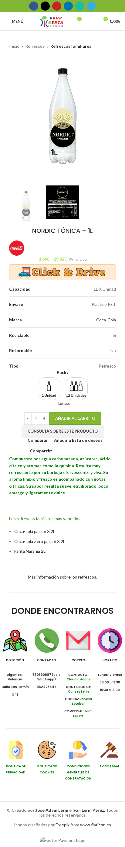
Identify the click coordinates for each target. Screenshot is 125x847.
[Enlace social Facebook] (33, 6)
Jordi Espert (83, 713)
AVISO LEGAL (110, 766)
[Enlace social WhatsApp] (79, 6)
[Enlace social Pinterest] (56, 6)
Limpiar (64, 403)
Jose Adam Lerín (52, 810)
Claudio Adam (78, 679)
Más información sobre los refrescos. (62, 576)
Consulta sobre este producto (63, 431)
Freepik (62, 824)
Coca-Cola (106, 319)
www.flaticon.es (95, 824)
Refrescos (35, 46)
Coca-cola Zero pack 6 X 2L (39, 541)
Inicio (14, 46)
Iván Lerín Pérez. (89, 810)
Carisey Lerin (78, 691)
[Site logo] (52, 20)
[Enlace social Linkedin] (68, 6)
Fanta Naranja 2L (30, 551)
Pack (61, 372)
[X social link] (45, 6)
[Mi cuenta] (91, 21)
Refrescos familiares (70, 46)
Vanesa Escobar (82, 701)
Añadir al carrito (75, 418)
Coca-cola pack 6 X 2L (34, 531)
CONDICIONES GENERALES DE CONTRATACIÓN (78, 772)
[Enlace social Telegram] (91, 6)
